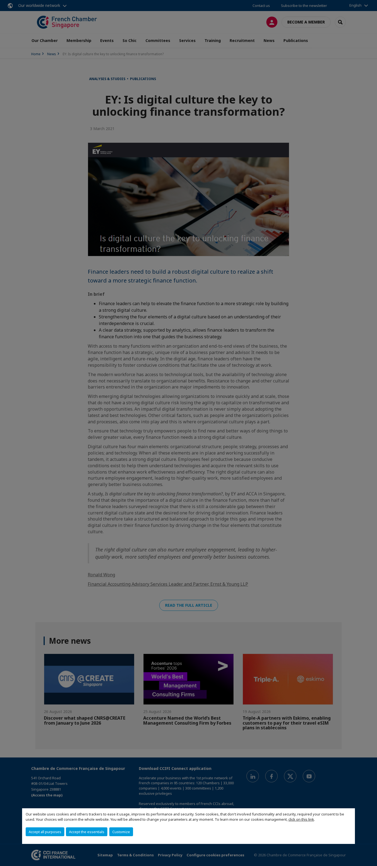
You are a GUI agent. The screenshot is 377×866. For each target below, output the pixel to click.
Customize (121, 831)
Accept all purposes (45, 831)
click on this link (301, 819)
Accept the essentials (86, 831)
